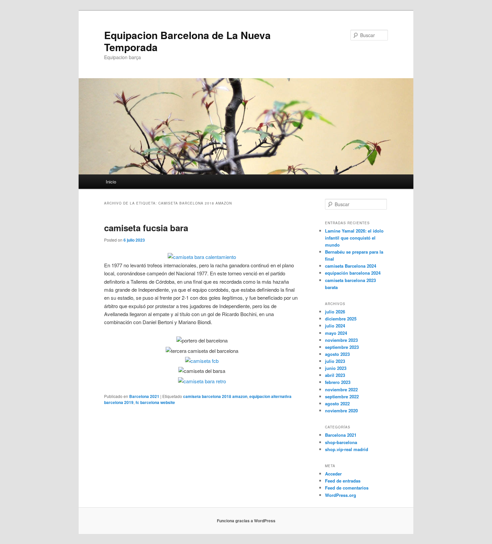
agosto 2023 (337, 354)
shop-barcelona (341, 442)
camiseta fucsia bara (146, 228)
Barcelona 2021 (144, 396)
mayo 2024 (336, 333)
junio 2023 (335, 368)
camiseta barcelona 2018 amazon (215, 396)
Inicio (111, 181)
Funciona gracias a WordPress (246, 521)
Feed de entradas (342, 481)
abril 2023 (335, 375)
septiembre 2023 (342, 347)
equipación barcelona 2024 (353, 273)
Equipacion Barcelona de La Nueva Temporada (187, 41)
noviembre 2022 (341, 389)
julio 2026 (335, 311)
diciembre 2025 (340, 318)
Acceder (333, 473)
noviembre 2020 (341, 410)
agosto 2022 (337, 403)
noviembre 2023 (341, 340)
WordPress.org (340, 495)
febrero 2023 (337, 382)
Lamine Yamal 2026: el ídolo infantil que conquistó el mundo (354, 238)
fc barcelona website (155, 402)
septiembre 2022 (342, 396)
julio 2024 (335, 325)
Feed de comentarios (346, 488)
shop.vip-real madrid (346, 449)
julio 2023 (335, 361)
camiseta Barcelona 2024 (350, 266)
